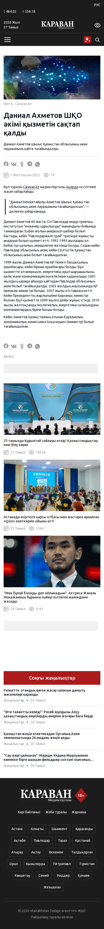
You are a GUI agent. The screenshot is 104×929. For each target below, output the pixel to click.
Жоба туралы (56, 812)
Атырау (17, 852)
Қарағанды (84, 829)
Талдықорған (82, 852)
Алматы (37, 829)
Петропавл (62, 864)
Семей (43, 875)
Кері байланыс (29, 812)
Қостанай (82, 840)
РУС (97, 5)
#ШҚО (9, 357)
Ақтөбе (20, 840)
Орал (13, 864)
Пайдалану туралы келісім (52, 917)
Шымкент (59, 829)
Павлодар (42, 840)
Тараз (62, 840)
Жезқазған (52, 887)
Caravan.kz (31, 187)
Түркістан (87, 864)
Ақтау (36, 852)
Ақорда (72, 187)
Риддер (63, 875)
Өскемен (56, 852)
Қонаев (83, 875)
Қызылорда (35, 864)
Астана (16, 829)
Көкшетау (22, 875)
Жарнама (79, 812)
